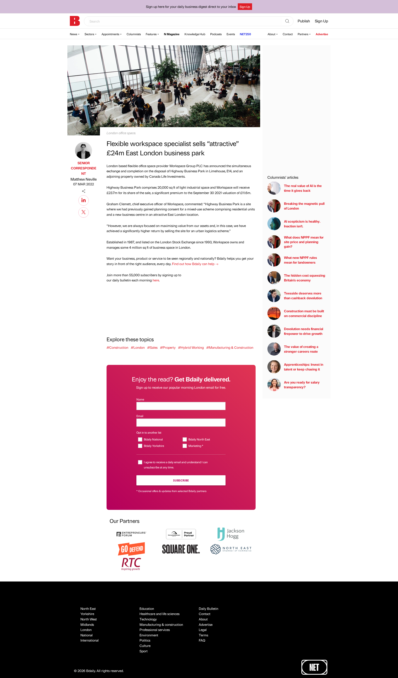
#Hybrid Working (191, 347)
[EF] (131, 533)
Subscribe (181, 480)
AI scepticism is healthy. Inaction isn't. (302, 223)
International (89, 640)
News (73, 34)
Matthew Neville (83, 179)
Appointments (110, 34)
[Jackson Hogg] (230, 533)
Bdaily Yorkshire (154, 446)
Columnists (134, 34)
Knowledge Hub (194, 34)
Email (139, 416)
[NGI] (181, 533)
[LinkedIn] (84, 199)
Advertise (322, 34)
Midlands (87, 624)
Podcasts (216, 34)
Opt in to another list (148, 432)
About (271, 34)
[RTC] (131, 563)
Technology (148, 619)
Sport (144, 651)
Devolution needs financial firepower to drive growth (303, 331)
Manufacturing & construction (161, 624)
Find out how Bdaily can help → (195, 264)
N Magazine (172, 34)
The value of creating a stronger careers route (301, 348)
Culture (145, 645)
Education (147, 608)
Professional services (155, 629)
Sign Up (245, 7)
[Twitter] (84, 212)
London (86, 629)
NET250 (245, 34)
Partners (303, 34)
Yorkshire (87, 614)
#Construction (117, 347)
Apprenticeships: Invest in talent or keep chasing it (303, 366)
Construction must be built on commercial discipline (304, 313)
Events (231, 34)
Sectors (89, 34)
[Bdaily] (74, 20)
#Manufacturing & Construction (229, 347)
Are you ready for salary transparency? (302, 384)
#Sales (152, 347)
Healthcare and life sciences (160, 614)
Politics (145, 640)
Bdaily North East (199, 439)
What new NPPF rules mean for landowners (300, 259)
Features (151, 34)
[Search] (287, 21)
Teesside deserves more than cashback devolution (303, 295)
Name (140, 399)
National (86, 635)
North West (88, 619)
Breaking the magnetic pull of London (304, 205)
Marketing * (195, 446)
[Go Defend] (131, 548)
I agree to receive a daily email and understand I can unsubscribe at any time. (176, 464)
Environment (149, 635)
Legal (203, 629)
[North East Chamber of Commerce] (230, 549)
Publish (304, 20)
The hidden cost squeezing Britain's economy (304, 277)
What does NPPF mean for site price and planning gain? (304, 242)
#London (138, 347)
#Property (168, 347)
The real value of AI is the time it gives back (303, 187)
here (156, 280)
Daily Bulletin (208, 608)
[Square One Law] (181, 549)
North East (88, 608)
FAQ (202, 640)
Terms (203, 635)
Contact (288, 34)
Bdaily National (153, 439)
